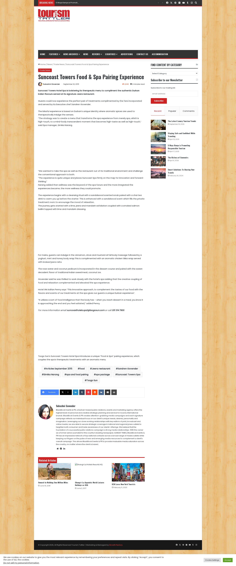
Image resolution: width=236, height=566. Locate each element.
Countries (110, 54)
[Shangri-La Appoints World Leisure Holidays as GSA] (91, 471)
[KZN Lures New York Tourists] (128, 472)
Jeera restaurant (101, 368)
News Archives (70, 54)
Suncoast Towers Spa (128, 374)
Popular (172, 111)
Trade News (59, 64)
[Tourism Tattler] (54, 15)
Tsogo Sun (92, 380)
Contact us (142, 54)
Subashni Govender (51, 84)
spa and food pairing (77, 374)
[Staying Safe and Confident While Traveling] (158, 137)
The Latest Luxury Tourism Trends (182, 121)
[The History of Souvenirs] (158, 161)
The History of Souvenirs (178, 157)
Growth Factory (116, 545)
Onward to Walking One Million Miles (53, 482)
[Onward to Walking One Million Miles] (54, 471)
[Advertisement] (145, 28)
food (82, 368)
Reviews (96, 54)
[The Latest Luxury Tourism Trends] (158, 125)
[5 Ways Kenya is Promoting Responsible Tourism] (158, 149)
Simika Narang (51, 374)
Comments (188, 111)
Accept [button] (228, 560)
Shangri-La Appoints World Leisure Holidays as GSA (89, 483)
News (85, 54)
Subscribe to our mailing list (163, 88)
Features (53, 54)
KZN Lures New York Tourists (123, 484)
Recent (158, 111)
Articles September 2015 (59, 368)
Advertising (127, 54)
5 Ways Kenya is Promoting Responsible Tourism (77, 2)
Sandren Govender (128, 368)
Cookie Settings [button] (212, 560)
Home (42, 54)
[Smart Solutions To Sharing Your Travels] (158, 173)
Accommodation (160, 54)
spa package (103, 374)
